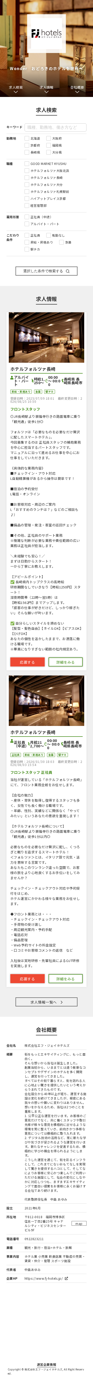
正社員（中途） (41, 217)
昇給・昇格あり (41, 242)
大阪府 (57, 138)
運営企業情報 (46, 1364)
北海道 (35, 138)
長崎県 (35, 152)
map (78, 1223)
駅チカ (35, 249)
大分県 (57, 152)
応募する (27, 662)
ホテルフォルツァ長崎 (46, 177)
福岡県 (57, 145)
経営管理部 (38, 205)
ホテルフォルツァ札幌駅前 (49, 191)
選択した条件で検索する (43, 271)
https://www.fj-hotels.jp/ (44, 1278)
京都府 (35, 145)
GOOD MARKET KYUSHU (48, 163)
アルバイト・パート (44, 224)
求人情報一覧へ (43, 1002)
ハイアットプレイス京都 (48, 198)
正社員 (35, 235)
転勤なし (58, 235)
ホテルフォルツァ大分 (46, 184)
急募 (68, 242)
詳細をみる (65, 662)
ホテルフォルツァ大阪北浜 (49, 170)
